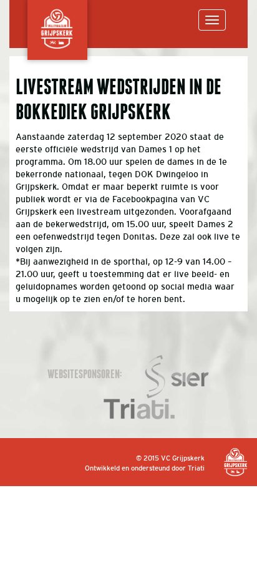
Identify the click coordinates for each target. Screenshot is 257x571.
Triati (196, 468)
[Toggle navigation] (212, 20)
